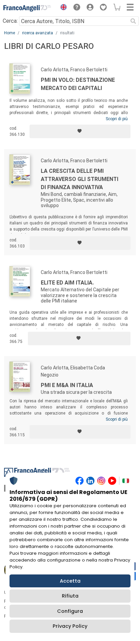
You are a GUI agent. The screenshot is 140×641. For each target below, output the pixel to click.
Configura (70, 611)
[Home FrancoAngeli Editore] (27, 8)
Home (9, 33)
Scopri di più (117, 118)
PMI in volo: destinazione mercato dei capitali (78, 84)
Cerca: (10, 21)
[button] (62, 8)
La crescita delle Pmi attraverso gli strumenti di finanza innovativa (79, 179)
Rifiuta (70, 595)
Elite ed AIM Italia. (67, 282)
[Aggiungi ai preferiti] (80, 131)
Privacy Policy (70, 626)
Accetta (70, 581)
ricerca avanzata (37, 33)
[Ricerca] (133, 21)
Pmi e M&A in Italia (67, 385)
